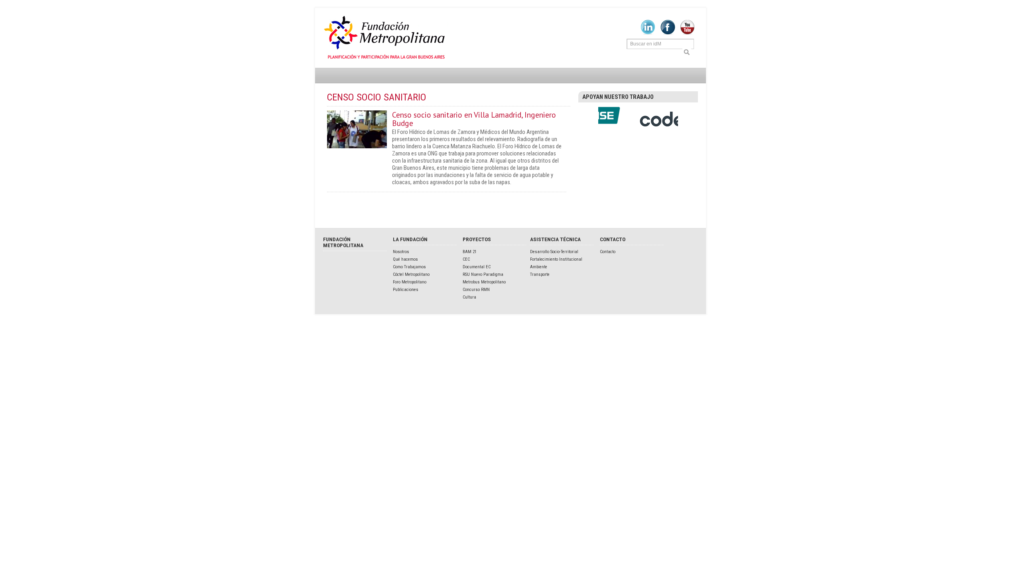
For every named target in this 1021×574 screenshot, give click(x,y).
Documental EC (477, 266)
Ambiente (538, 266)
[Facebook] (667, 33)
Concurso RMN (476, 289)
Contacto (607, 251)
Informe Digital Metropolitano (386, 38)
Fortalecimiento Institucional (556, 259)
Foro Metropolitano (409, 282)
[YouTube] (687, 33)
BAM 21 (470, 251)
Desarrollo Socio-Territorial (554, 251)
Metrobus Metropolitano (484, 282)
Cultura (469, 297)
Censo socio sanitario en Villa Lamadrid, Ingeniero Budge (474, 119)
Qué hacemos (405, 259)
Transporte (540, 274)
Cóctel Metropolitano (411, 274)
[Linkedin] (648, 33)
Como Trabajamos (409, 266)
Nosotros (401, 251)
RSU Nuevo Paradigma (483, 274)
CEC (466, 259)
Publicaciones (405, 289)
